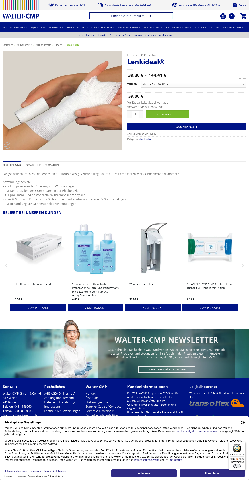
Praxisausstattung (228, 27)
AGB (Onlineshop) (63, 393)
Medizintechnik (128, 27)
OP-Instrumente (101, 27)
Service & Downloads (100, 411)
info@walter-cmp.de (23, 415)
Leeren (242, 78)
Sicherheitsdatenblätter (102, 415)
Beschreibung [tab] (12, 165)
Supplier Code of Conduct (103, 407)
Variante (132, 84)
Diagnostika (152, 27)
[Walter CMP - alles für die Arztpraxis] (21, 9)
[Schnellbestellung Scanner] (223, 16)
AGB (47, 393)
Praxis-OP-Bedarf (14, 27)
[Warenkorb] (243, 16)
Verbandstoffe (43, 44)
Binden (58, 44)
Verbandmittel (76, 27)
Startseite (8, 44)
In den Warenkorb (167, 114)
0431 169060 (23, 407)
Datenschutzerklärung (59, 402)
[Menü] (243, 444)
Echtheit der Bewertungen (62, 411)
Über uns (92, 398)
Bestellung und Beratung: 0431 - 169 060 (199, 4)
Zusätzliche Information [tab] (42, 165)
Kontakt (242, 4)
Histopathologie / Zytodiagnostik (188, 27)
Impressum (52, 407)
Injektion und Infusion (45, 27)
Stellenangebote (97, 402)
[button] (131, 16)
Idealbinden (72, 44)
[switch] (237, 466)
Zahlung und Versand (59, 398)
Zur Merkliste (186, 126)
